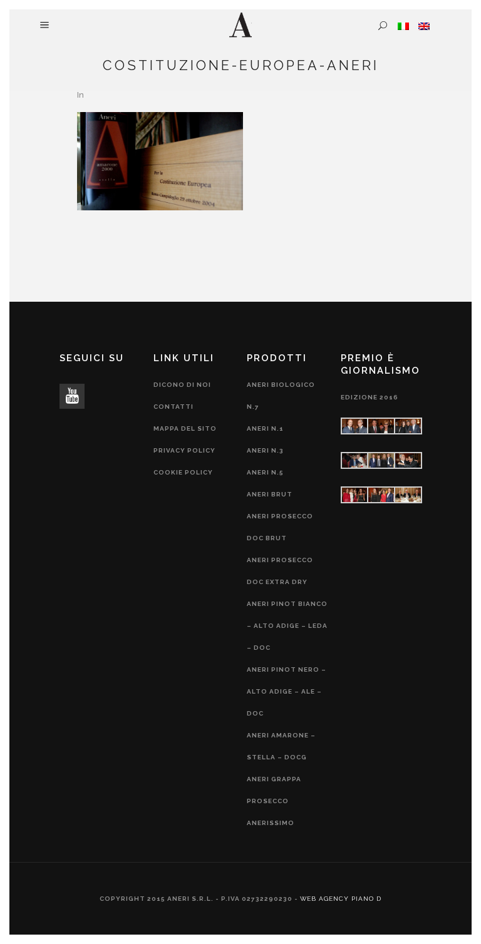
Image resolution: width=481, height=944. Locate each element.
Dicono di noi (182, 384)
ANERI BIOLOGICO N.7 (281, 395)
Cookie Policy (183, 472)
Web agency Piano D (340, 898)
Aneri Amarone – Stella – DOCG (281, 746)
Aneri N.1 (265, 428)
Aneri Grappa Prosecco (274, 790)
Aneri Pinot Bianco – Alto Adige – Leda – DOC (287, 625)
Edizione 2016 (369, 397)
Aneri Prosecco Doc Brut (280, 527)
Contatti (173, 406)
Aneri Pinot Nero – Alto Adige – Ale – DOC (286, 691)
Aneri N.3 (265, 450)
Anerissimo (270, 822)
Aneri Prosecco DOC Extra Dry (280, 571)
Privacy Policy (184, 450)
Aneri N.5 (265, 472)
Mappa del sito (185, 428)
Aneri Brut (269, 494)
